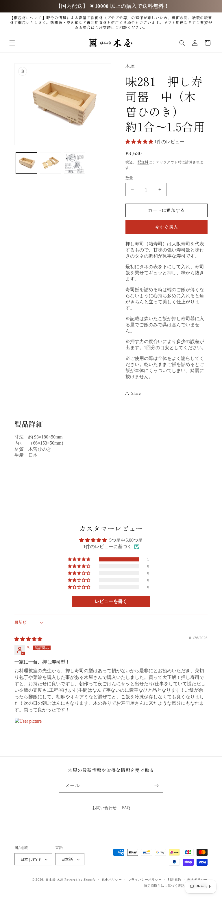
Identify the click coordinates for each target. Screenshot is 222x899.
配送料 (143, 162)
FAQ (126, 808)
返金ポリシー (112, 879)
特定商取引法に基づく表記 (164, 885)
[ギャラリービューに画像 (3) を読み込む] (74, 163)
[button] (12, 43)
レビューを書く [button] (111, 601)
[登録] (156, 786)
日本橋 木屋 (54, 879)
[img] (28, 639)
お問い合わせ (104, 808)
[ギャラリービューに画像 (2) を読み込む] (50, 163)
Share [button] (135, 393)
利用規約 (174, 879)
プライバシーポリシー (145, 879)
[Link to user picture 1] (28, 732)
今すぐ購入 (166, 227)
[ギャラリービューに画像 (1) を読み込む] (26, 163)
